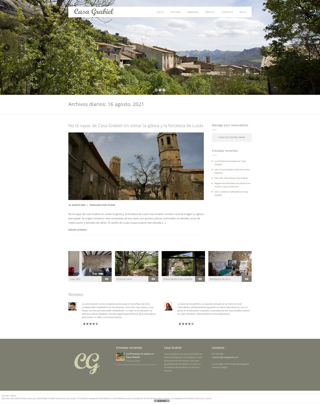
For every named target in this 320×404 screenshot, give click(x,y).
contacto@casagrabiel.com (225, 357)
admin (111, 204)
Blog (243, 12)
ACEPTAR (162, 401)
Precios (209, 12)
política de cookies (203, 398)
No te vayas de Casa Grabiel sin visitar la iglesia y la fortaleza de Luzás (135, 125)
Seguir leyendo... (78, 229)
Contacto (227, 12)
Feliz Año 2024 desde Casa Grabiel (231, 178)
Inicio (160, 12)
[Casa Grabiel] (118, 12)
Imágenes (192, 12)
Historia (175, 12)
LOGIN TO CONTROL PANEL (232, 137)
